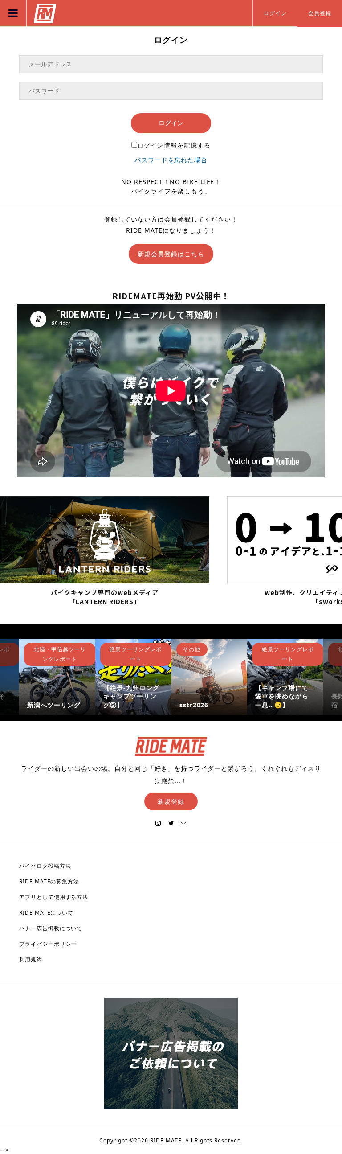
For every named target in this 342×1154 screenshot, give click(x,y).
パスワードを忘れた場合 (171, 160)
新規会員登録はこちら (171, 254)
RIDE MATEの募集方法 (49, 881)
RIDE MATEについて (46, 912)
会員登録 (319, 13)
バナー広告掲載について (51, 928)
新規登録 (171, 801)
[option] (62, 677)
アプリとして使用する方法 (54, 897)
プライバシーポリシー (48, 944)
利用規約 (30, 959)
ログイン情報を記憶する (174, 145)
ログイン (275, 13)
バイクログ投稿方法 (45, 866)
